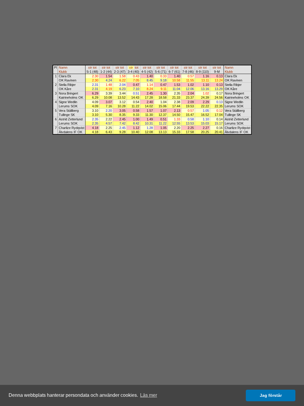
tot (94, 67)
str (90, 67)
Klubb (63, 71)
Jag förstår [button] (271, 395)
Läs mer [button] (148, 395)
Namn (63, 67)
